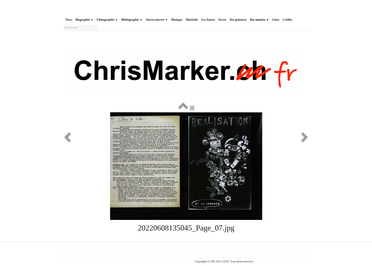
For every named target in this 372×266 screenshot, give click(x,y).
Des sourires (259, 19)
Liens (275, 19)
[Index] (183, 108)
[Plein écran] (192, 108)
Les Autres (208, 19)
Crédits (287, 19)
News (68, 19)
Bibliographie (131, 19)
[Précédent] (67, 137)
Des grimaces (238, 19)
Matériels (192, 19)
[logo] (69, 9)
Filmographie (107, 19)
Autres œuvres (157, 19)
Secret (222, 19)
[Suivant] (304, 137)
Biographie (84, 19)
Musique (176, 19)
